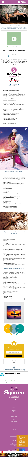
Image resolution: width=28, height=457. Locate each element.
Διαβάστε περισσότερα (9, 382)
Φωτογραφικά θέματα (11, 46)
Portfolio (16, 380)
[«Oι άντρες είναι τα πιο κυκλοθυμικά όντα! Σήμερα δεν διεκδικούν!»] (14, 220)
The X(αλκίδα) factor (13, 373)
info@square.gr (14, 416)
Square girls (18, 46)
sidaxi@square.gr (14, 411)
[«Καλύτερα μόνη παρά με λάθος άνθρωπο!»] (14, 148)
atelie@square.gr (14, 421)
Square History (14, 445)
